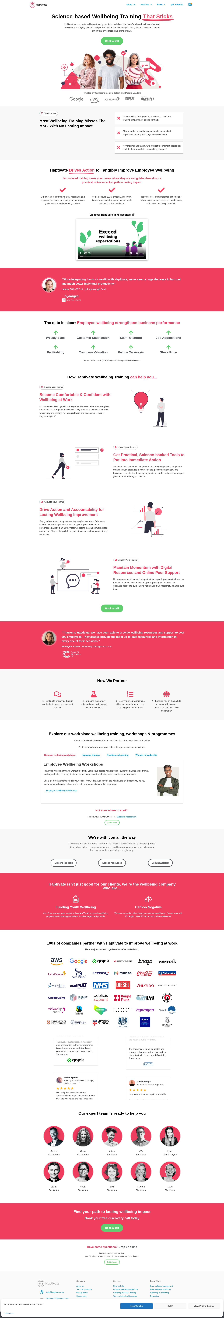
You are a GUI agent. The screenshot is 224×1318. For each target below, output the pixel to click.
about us (130, 4)
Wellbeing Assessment (126, 817)
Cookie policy (8, 1313)
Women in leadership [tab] (146, 755)
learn (159, 4)
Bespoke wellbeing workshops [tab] (59, 755)
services (145, 4)
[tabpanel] (112, 781)
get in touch (177, 4)
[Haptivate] (39, 4)
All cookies (136, 1306)
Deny (170, 1306)
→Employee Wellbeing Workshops (60, 790)
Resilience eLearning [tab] (117, 755)
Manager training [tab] (91, 755)
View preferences (204, 1306)
